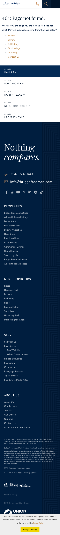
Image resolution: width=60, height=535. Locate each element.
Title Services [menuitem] (11, 375)
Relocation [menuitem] (9, 362)
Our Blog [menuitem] (8, 418)
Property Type (14, 117)
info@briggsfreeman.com (31, 181)
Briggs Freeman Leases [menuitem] (15, 259)
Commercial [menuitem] (10, 367)
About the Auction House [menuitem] (17, 427)
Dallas (9, 72)
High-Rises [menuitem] (9, 234)
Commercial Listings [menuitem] (14, 246)
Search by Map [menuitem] (11, 255)
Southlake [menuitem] (9, 311)
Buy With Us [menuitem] (13, 350)
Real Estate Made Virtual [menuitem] (16, 379)
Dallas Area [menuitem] (10, 221)
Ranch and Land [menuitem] (12, 238)
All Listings (13, 44)
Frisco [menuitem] (7, 285)
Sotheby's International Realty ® (14, 448)
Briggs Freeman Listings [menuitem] (16, 212)
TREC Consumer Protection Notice (17, 468)
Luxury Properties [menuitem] (13, 229)
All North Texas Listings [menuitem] (16, 217)
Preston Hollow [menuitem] (12, 306)
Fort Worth (12, 83)
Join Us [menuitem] (8, 410)
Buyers (11, 39)
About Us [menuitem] (9, 401)
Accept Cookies (30, 529)
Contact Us (13, 56)
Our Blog (12, 52)
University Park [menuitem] (11, 315)
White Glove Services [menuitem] (18, 354)
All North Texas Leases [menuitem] (15, 263)
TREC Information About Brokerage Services (20, 473)
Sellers (11, 35)
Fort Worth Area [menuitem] (12, 225)
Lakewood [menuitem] (9, 294)
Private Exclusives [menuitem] (13, 358)
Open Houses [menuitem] (11, 251)
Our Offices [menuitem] (10, 414)
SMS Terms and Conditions (17, 503)
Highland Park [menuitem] (11, 290)
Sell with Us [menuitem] (10, 341)
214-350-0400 (37, 4)
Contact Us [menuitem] (10, 423)
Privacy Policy (10, 494)
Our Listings (14, 48)
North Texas (13, 94)
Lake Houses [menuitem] (10, 242)
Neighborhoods (15, 106)
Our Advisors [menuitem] (10, 406)
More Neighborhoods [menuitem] (14, 319)
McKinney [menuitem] (9, 298)
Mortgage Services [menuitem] (13, 371)
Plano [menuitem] (7, 302)
